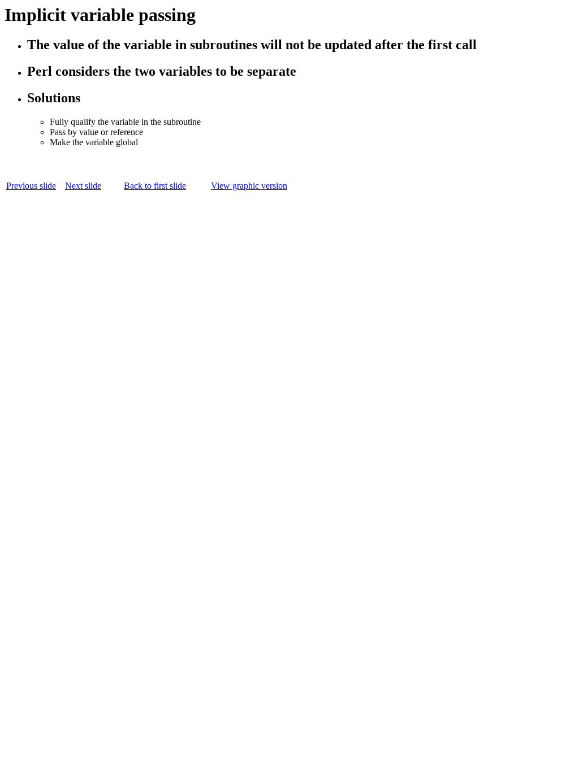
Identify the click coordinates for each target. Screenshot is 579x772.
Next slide (83, 185)
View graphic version (249, 185)
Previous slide (31, 185)
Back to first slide (155, 185)
